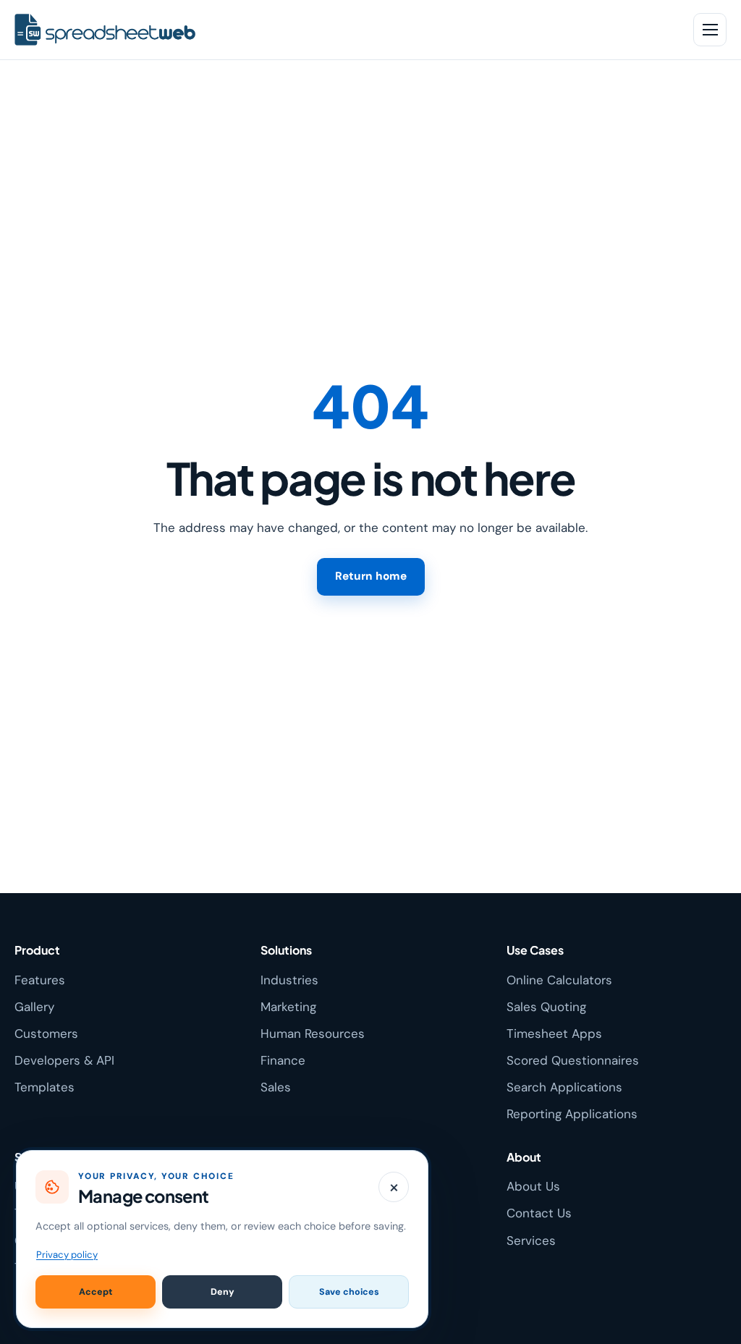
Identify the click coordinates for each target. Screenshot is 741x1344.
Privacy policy (67, 1254)
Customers (46, 1033)
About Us (533, 1186)
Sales (276, 1087)
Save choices (349, 1292)
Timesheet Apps (554, 1033)
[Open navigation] (710, 29)
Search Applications (564, 1087)
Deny (222, 1292)
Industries (289, 980)
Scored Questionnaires (573, 1060)
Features (39, 980)
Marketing (288, 1007)
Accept (95, 1292)
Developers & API (64, 1060)
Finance (283, 1060)
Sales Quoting (546, 1007)
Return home (371, 576)
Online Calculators (559, 980)
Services (531, 1240)
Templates (44, 1087)
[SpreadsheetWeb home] (343, 30)
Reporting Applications (572, 1114)
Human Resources (313, 1033)
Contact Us (539, 1213)
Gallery (34, 1007)
